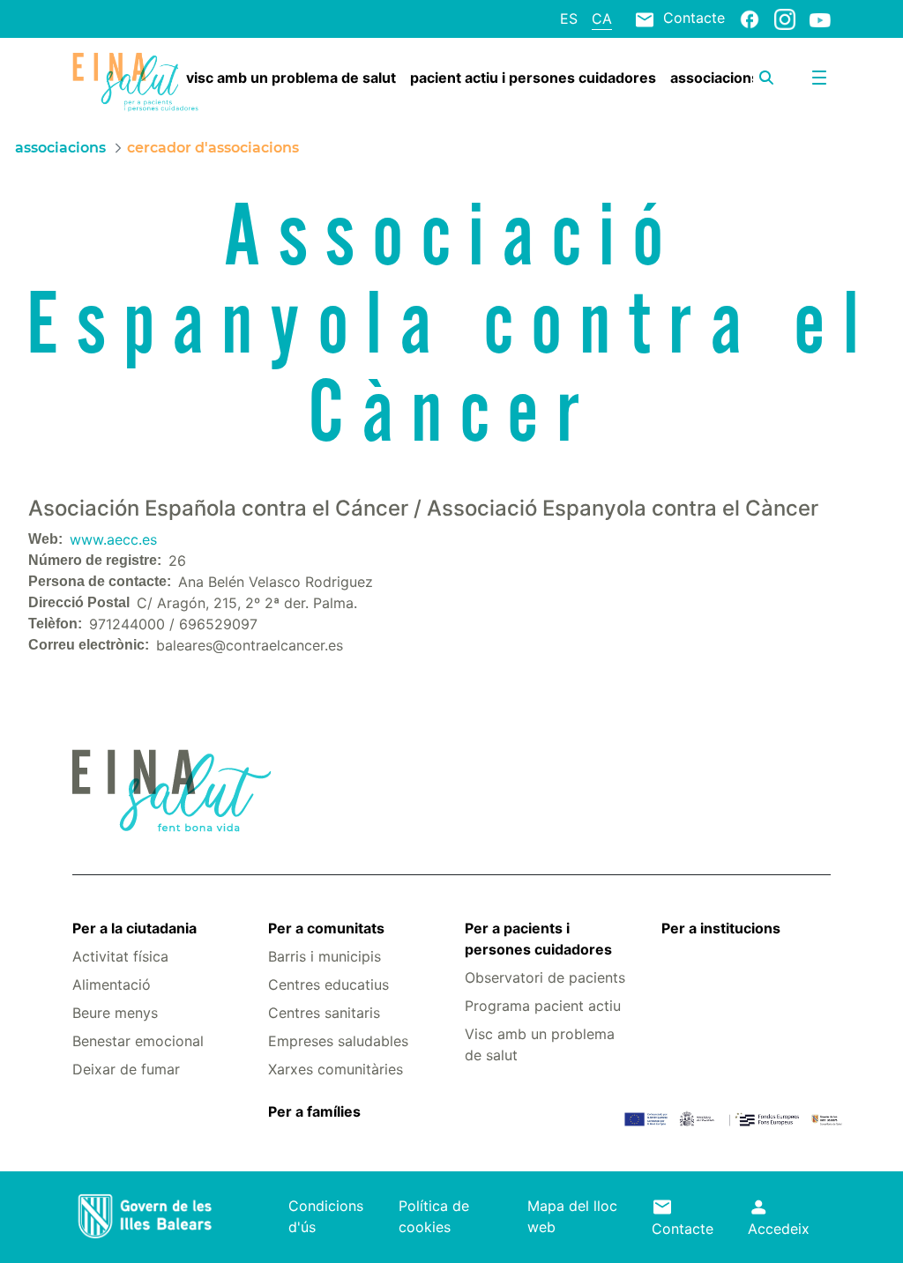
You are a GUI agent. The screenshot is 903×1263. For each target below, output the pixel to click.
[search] (766, 77)
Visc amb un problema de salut (540, 1044)
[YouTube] (820, 19)
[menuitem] (291, 77)
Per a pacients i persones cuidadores (538, 938)
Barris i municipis (324, 956)
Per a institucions (720, 928)
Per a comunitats (326, 928)
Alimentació (111, 984)
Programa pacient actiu (543, 1005)
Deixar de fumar (126, 1069)
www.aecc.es (113, 539)
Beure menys (115, 1013)
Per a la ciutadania (134, 928)
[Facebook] (749, 18)
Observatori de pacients (545, 977)
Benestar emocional (138, 1041)
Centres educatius (328, 984)
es (569, 18)
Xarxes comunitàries (335, 1069)
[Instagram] (784, 18)
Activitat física (120, 956)
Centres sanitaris (324, 1013)
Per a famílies (314, 1111)
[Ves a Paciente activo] (135, 82)
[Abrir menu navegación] (819, 77)
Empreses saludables (338, 1041)
